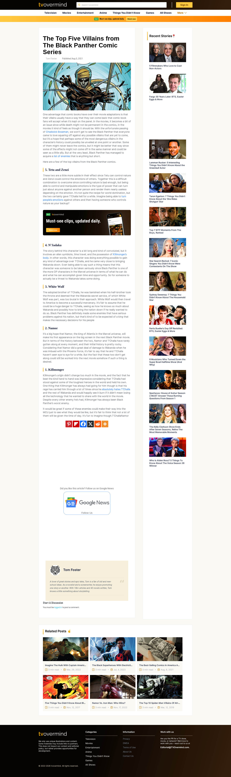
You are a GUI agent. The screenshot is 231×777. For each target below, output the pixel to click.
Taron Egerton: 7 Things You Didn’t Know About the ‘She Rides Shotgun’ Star (167, 199)
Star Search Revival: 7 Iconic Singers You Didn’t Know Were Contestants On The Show (164, 264)
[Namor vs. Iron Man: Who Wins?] (112, 687)
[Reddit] (97, 424)
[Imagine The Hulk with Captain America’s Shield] (65, 649)
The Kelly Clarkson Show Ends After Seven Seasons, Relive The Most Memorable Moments (165, 429)
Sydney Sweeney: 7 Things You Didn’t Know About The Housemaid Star (167, 297)
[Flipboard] (76, 424)
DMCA (126, 743)
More (180, 12)
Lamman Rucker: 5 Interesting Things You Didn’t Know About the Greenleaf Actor (167, 165)
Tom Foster (51, 58)
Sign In (184, 4)
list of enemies (62, 156)
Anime (103, 12)
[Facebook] (83, 424)
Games (150, 12)
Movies (66, 12)
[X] (90, 424)
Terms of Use (129, 747)
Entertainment (85, 12)
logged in (58, 607)
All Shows (166, 12)
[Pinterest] (69, 424)
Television (50, 12)
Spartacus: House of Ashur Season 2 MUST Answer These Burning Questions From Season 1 (167, 396)
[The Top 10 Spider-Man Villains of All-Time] (159, 687)
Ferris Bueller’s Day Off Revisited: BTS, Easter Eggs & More (166, 329)
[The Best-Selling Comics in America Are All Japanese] (159, 649)
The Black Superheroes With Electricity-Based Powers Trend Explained (128, 665)
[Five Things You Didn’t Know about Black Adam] (65, 687)
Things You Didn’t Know (126, 12)
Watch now (131, 19)
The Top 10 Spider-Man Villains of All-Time (161, 703)
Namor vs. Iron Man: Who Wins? (108, 703)
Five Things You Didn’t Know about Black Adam (69, 703)
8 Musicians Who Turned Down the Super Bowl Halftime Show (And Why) (167, 362)
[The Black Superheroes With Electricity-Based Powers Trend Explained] (112, 649)
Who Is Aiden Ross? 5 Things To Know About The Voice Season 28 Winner (166, 463)
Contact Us (128, 756)
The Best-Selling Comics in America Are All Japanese (166, 665)
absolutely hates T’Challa (116, 389)
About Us (127, 751)
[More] (105, 424)
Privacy (126, 739)
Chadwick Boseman (57, 131)
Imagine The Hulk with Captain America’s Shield (69, 665)
